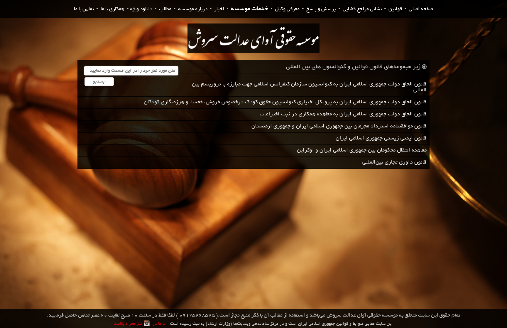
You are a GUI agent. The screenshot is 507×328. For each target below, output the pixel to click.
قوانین (395, 9)
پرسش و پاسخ (321, 9)
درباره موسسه (192, 9)
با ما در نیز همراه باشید (139, 324)
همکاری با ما (112, 9)
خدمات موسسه (249, 9)
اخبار (219, 9)
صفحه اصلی (421, 9)
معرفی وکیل (287, 9)
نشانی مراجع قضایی (362, 9)
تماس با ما (84, 9)
